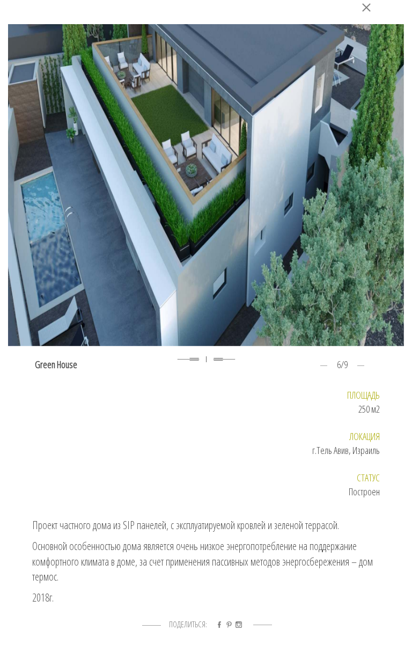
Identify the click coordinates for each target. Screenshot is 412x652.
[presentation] (188, 361)
